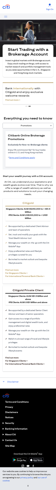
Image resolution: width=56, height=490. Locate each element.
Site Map (10, 445)
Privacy (9, 407)
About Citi (10, 434)
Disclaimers (11, 412)
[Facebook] (33, 465)
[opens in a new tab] (6, 7)
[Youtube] (28, 465)
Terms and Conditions (17, 401)
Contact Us (11, 440)
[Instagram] (22, 465)
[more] (5, 16)
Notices (9, 417)
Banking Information (16, 428)
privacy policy (26, 477)
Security (9, 423)
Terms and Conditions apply (22, 157)
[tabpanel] (28, 149)
